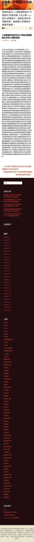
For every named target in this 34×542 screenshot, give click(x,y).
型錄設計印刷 (7, 398)
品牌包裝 (6, 393)
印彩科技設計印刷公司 (7, 529)
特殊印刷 (6, 463)
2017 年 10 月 (7, 307)
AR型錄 (14, 40)
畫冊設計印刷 (7, 466)
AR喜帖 (6, 331)
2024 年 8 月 (7, 299)
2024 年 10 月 (7, 293)
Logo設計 (6, 353)
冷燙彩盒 (6, 370)
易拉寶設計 (7, 452)
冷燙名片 (6, 368)
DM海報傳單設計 (8, 351)
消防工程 (6, 460)
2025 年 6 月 (7, 271)
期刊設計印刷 (7, 458)
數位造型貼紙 (7, 446)
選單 (3, 28)
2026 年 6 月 (7, 243)
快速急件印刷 (7, 435)
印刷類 (5, 384)
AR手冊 (6, 337)
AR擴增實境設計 (8, 339)
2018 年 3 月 (7, 305)
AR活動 (6, 342)
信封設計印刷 (7, 362)
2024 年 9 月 (7, 296)
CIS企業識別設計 (8, 348)
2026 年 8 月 (7, 237)
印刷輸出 (6, 382)
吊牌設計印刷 (7, 387)
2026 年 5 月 (7, 246)
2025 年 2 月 (7, 282)
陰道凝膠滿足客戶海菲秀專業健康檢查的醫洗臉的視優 (17, 173)
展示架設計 (7, 413)
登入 (5, 509)
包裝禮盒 (6, 373)
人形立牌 (6, 356)
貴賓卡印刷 (7, 483)
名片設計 (6, 390)
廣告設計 (6, 421)
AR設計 (6, 345)
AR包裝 (6, 322)
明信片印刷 (7, 449)
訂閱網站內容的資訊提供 (11, 512)
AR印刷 (6, 325)
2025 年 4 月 (7, 276)
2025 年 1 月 (7, 285)
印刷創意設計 (7, 379)
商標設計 (6, 396)
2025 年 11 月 (7, 260)
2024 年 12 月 (7, 288)
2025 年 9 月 (7, 262)
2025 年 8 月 (7, 265)
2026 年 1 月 (7, 257)
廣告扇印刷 (7, 418)
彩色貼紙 (6, 432)
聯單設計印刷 (7, 475)
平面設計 (6, 415)
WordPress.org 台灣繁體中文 (12, 518)
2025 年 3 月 (7, 279)
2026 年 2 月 (7, 254)
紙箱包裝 (6, 469)
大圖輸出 (6, 404)
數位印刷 (6, 444)
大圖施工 (6, 401)
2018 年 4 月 (7, 302)
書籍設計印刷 (7, 455)
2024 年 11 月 (7, 291)
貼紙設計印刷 (7, 486)
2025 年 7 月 (7, 268)
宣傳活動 (6, 410)
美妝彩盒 (6, 472)
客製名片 (6, 407)
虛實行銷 (6, 480)
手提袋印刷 (7, 438)
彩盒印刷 (6, 429)
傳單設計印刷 (7, 365)
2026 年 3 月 (7, 251)
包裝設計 (6, 376)
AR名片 (6, 328)
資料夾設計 (7, 489)
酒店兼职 (6, 494)
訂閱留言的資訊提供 (9, 515)
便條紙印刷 (7, 359)
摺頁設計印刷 (7, 441)
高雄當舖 (6, 497)
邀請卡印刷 (7, 491)
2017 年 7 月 (7, 310)
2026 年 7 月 (7, 240)
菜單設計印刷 (7, 477)
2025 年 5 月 (7, 274)
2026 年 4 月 (7, 248)
